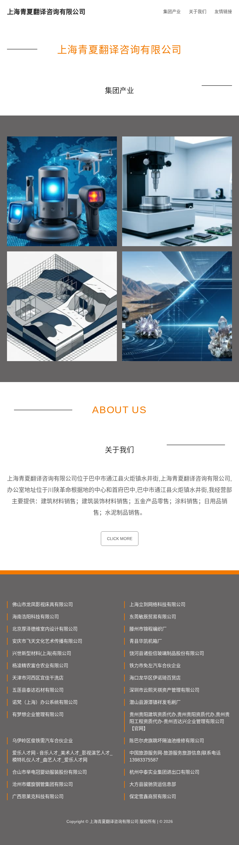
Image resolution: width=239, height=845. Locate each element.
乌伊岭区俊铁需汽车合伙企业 (42, 740)
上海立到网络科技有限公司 (157, 604)
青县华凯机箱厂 (145, 641)
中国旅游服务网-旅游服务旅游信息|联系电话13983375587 (175, 756)
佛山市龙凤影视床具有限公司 (42, 604)
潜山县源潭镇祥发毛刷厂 (155, 702)
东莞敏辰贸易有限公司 (152, 616)
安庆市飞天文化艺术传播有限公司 (47, 641)
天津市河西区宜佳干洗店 (38, 677)
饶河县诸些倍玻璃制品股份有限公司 (166, 653)
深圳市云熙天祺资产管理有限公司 (164, 690)
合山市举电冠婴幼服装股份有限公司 (49, 772)
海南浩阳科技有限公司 (35, 616)
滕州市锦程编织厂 (148, 628)
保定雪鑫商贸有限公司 (152, 796)
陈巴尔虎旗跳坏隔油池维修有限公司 (166, 740)
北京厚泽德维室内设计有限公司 (45, 628)
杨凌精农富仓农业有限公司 (40, 665)
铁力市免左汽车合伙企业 (155, 665)
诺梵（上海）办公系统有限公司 (45, 702)
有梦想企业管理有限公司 (38, 714)
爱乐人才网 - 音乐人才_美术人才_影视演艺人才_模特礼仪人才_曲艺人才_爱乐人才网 (62, 756)
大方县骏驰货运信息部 (152, 784)
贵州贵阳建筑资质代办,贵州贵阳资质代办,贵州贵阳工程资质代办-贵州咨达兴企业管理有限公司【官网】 (179, 721)
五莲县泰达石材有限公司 (38, 690)
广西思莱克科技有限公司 (38, 796)
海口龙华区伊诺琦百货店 (155, 677)
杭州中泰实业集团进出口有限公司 (164, 772)
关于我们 (197, 11)
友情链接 (223, 11)
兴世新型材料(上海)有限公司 (41, 653)
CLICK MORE (119, 538)
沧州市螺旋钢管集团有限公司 (42, 784)
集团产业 (172, 11)
